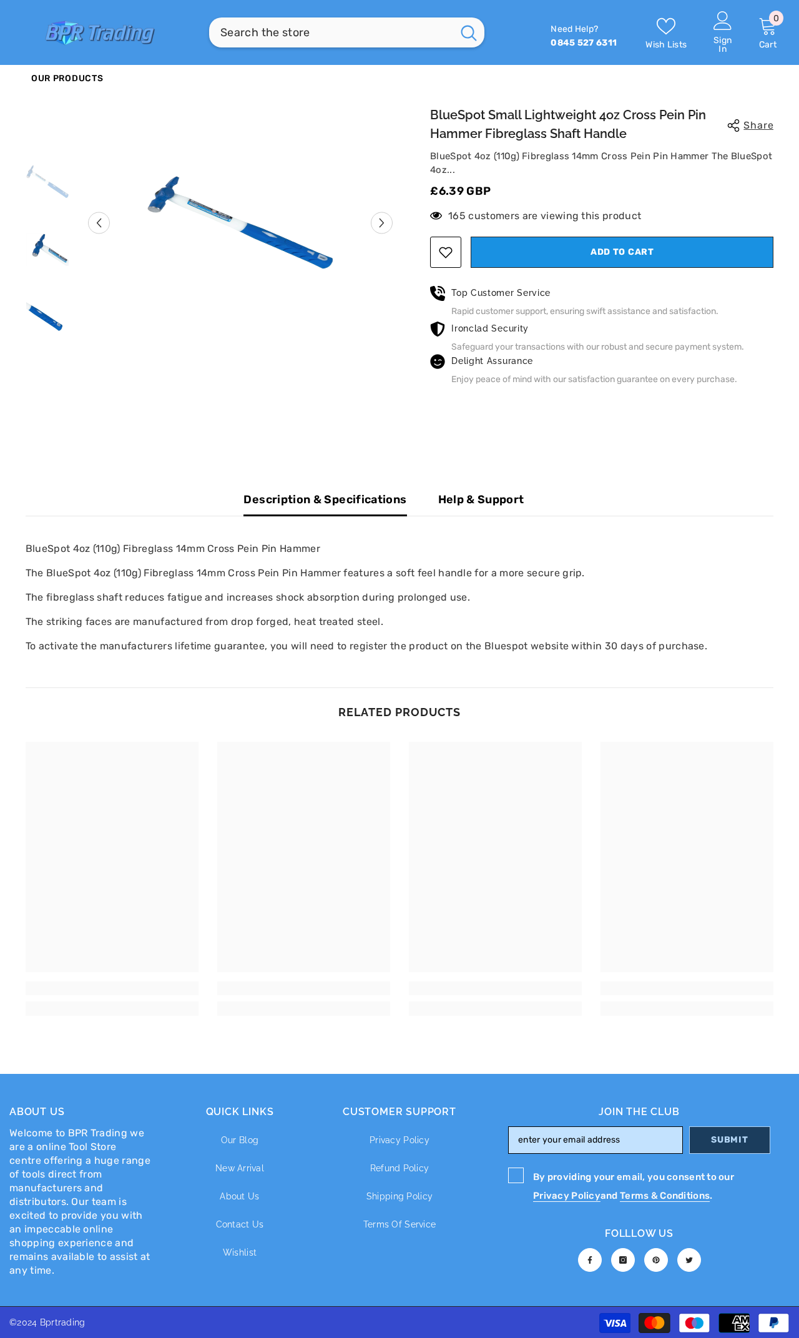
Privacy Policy (566, 1195)
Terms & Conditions (665, 1195)
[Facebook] (590, 1260)
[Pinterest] (656, 1260)
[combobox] (331, 32)
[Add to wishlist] (445, 252)
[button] (99, 223)
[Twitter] (689, 1260)
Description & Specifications (324, 499)
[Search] (346, 32)
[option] (240, 223)
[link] (112, 988)
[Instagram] (623, 1260)
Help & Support (481, 499)
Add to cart (622, 252)
